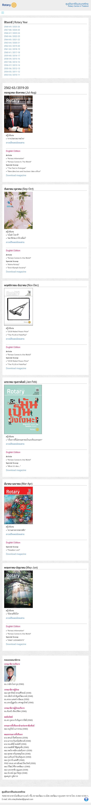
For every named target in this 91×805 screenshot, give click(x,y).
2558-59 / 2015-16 (12, 59)
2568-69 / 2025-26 (12, 27)
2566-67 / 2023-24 (12, 33)
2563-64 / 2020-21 (12, 43)
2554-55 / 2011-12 (12, 72)
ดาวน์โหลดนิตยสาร (15, 142)
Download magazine (16, 175)
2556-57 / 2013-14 (12, 65)
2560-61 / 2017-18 (12, 52)
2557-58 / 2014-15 (12, 62)
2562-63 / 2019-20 (12, 46)
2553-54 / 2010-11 (12, 75)
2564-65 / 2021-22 (12, 39)
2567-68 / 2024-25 (12, 30)
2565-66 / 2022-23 (12, 36)
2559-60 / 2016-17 (12, 56)
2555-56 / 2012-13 (12, 68)
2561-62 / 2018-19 (12, 49)
